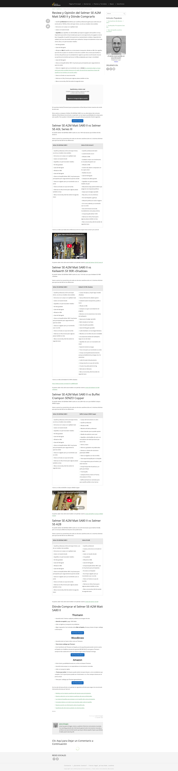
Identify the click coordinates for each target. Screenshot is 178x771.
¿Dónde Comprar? (77, 121)
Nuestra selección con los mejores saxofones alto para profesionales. (74, 696)
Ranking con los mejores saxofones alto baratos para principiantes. (73, 693)
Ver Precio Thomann (77, 633)
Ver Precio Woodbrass (77, 655)
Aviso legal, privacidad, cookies (101, 765)
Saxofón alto (99, 717)
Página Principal (75, 4)
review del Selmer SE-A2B (91, 601)
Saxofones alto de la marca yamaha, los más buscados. (70, 708)
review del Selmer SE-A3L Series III (94, 262)
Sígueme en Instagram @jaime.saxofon (77, 98)
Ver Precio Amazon (78, 683)
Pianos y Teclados (100, 4)
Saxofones (120, 4)
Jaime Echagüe (99, 716)
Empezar (116, 61)
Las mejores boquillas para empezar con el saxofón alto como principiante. (75, 699)
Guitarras (87, 4)
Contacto (67, 765)
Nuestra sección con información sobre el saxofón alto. (70, 705)
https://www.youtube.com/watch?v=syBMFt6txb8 (65, 383)
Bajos (112, 4)
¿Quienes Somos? (80, 765)
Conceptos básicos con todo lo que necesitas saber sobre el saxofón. (74, 702)
